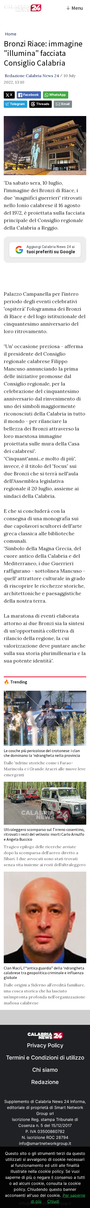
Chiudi (53, 1201)
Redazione (45, 1082)
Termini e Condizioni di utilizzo (45, 1057)
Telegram (17, 104)
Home (10, 33)
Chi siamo (45, 1070)
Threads (42, 104)
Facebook (30, 95)
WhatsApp (57, 95)
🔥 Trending (15, 682)
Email (65, 104)
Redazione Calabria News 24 (32, 75)
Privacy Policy (45, 1045)
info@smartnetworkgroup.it (45, 1143)
